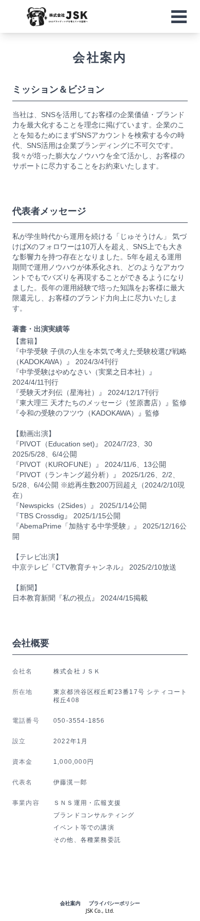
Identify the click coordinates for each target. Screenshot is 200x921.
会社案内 (70, 903)
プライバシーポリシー (114, 903)
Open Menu (179, 16)
